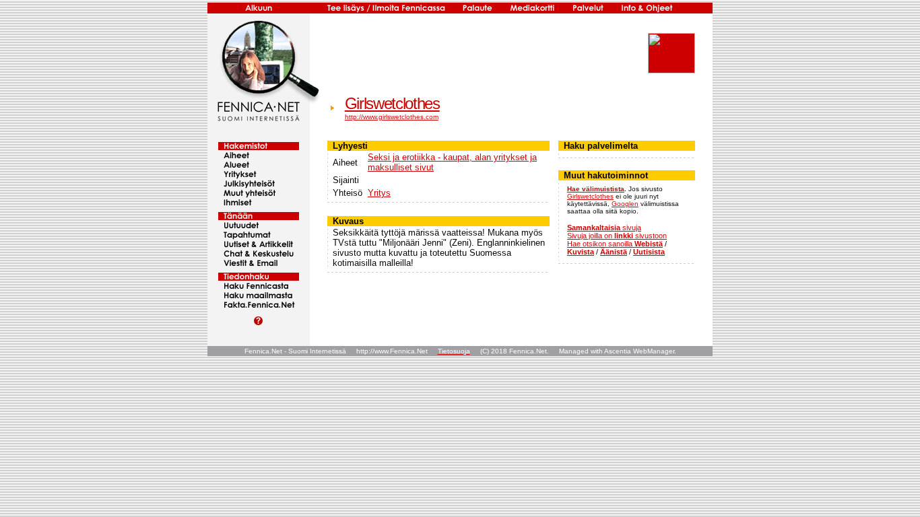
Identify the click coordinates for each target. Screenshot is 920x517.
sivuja (604, 227)
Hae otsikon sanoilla (615, 244)
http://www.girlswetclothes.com (391, 116)
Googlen (625, 203)
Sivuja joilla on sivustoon (617, 236)
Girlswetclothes (392, 103)
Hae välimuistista (595, 189)
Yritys (379, 193)
